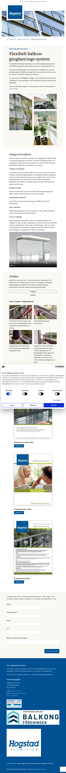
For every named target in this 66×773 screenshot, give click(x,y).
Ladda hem (19, 446)
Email (9, 620)
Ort (8, 628)
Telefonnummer (12, 612)
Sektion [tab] (33, 295)
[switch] (24, 393)
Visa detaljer (56, 400)
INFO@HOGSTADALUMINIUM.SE (39, 1)
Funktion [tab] (33, 291)
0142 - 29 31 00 (25, 1)
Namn (9, 604)
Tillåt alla (54, 405)
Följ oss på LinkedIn (12, 695)
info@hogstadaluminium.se (18, 693)
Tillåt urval (33, 405)
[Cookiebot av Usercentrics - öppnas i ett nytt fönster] (56, 367)
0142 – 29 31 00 (15, 691)
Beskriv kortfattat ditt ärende (17, 638)
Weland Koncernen (40, 769)
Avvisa (12, 405)
